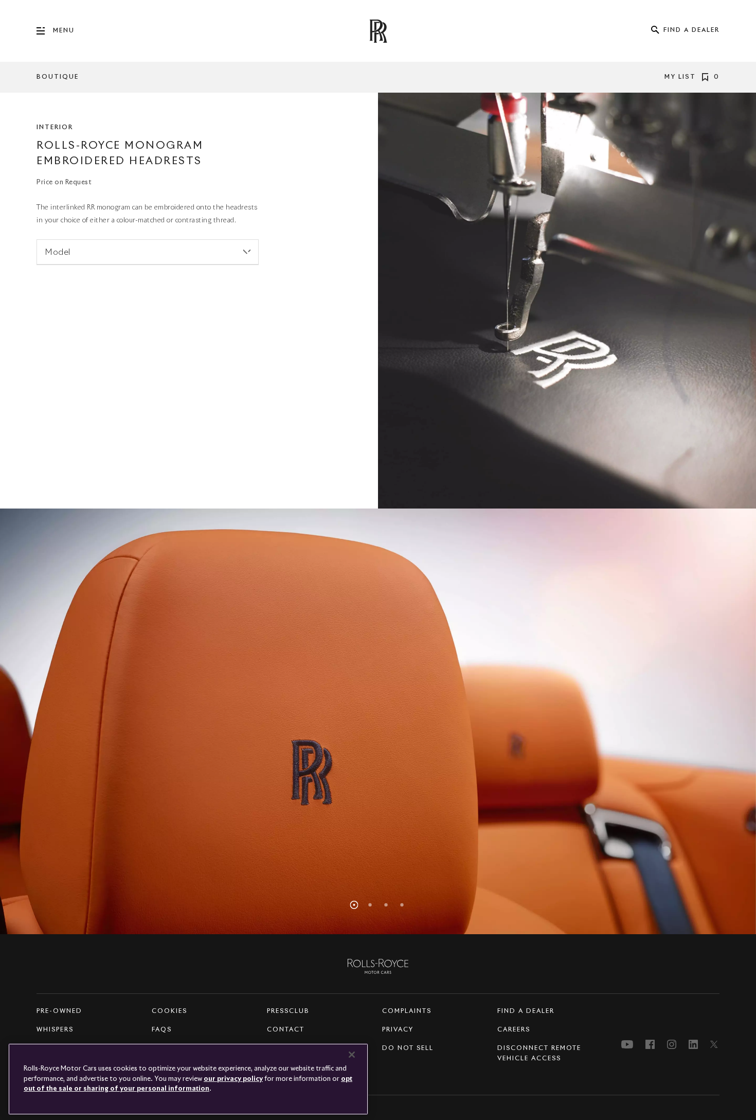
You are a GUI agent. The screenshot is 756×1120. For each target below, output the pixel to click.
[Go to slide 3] (386, 905)
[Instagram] (671, 1044)
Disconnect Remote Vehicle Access (539, 1053)
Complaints (406, 1011)
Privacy (397, 1030)
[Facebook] (650, 1044)
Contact (285, 1030)
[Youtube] (627, 1044)
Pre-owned (59, 1011)
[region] (378, 721)
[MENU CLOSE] (45, 31)
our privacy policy (233, 1079)
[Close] (351, 1054)
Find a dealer (525, 1011)
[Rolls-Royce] (378, 965)
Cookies (169, 1011)
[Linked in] (693, 1044)
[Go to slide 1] (354, 905)
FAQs (162, 1030)
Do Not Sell (408, 1048)
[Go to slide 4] (402, 905)
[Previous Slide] (57, 721)
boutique (58, 77)
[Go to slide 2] (370, 905)
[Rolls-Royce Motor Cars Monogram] (378, 31)
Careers (513, 1030)
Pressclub (288, 1011)
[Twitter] (714, 1044)
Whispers (55, 1030)
